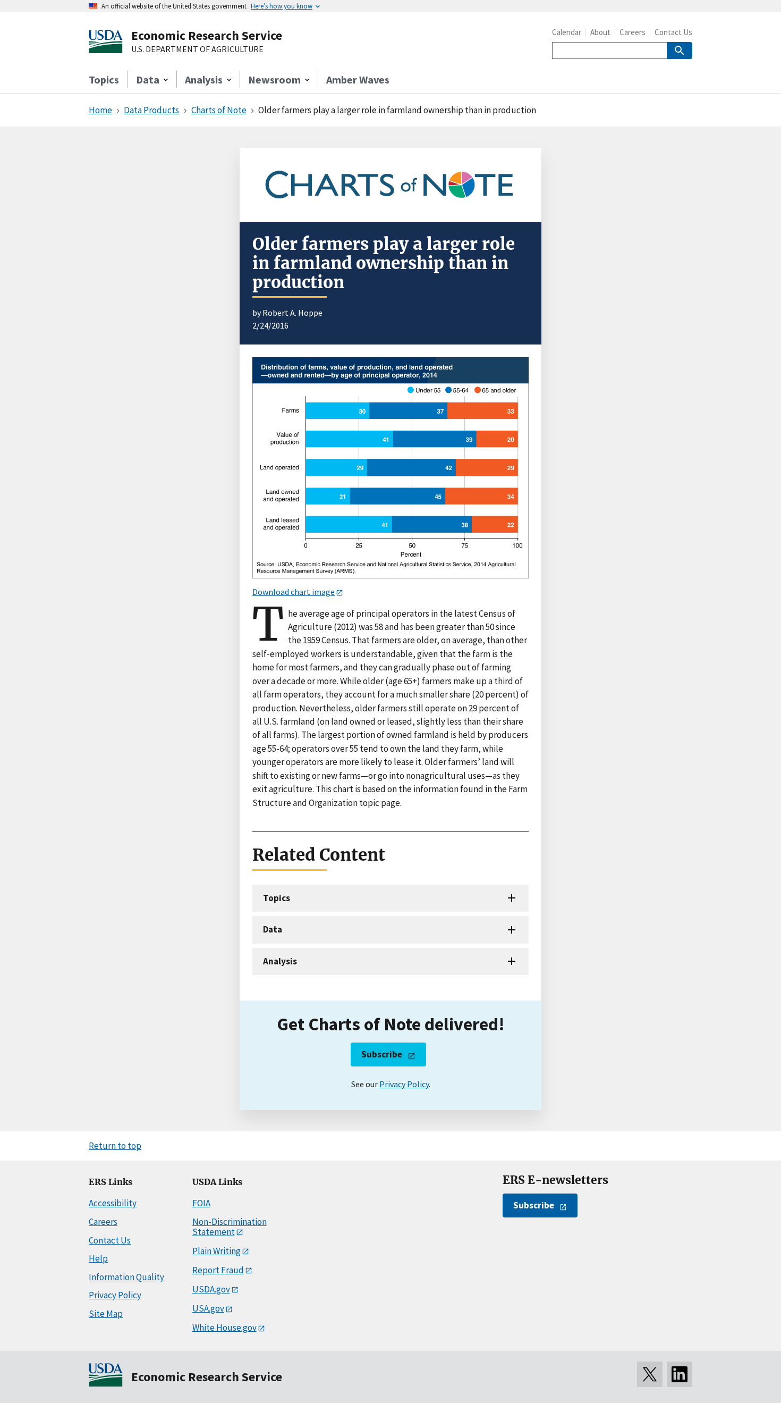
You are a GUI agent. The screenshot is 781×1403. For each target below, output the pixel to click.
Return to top (115, 1146)
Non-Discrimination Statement (229, 1227)
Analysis (280, 961)
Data (272, 929)
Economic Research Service (206, 35)
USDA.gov (211, 1289)
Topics (104, 79)
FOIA (201, 1203)
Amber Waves (357, 79)
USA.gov (208, 1308)
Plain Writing (216, 1251)
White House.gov (224, 1327)
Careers (632, 32)
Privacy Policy (404, 1084)
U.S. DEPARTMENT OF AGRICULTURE (197, 49)
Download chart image (293, 591)
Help (98, 1258)
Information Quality (126, 1277)
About (600, 32)
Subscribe (381, 1054)
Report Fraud (218, 1270)
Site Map (106, 1314)
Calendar (566, 32)
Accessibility (113, 1203)
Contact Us (673, 32)
